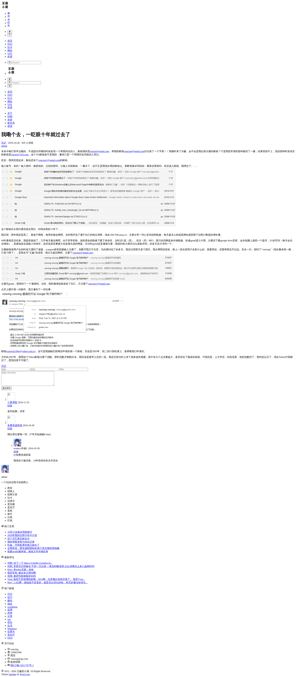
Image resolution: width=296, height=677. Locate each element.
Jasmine (12, 674)
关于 (9, 113)
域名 (9, 603)
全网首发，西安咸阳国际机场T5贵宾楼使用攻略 (33, 548)
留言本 (11, 123)
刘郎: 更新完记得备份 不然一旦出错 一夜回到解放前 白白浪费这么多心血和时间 (50, 566)
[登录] (8, 26)
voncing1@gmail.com (49, 160)
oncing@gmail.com (99, 151)
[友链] (8, 20)
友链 (9, 119)
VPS (9, 53)
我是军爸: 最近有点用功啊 (21, 572)
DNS (9, 638)
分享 (9, 616)
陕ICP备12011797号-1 (22, 665)
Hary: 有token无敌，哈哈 (20, 569)
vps (9, 619)
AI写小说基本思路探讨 (19, 532)
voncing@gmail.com (134, 151)
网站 (9, 50)
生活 (9, 625)
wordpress (12, 607)
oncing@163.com (20, 154)
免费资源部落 (14, 425)
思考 (9, 613)
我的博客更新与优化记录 (21, 541)
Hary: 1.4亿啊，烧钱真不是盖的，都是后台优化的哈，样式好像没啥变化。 (47, 582)
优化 (9, 622)
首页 (9, 41)
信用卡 (11, 631)
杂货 (9, 56)
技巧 (9, 597)
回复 (9, 405)
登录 (9, 126)
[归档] (8, 16)
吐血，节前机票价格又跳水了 (23, 545)
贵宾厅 (11, 634)
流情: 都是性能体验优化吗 (21, 576)
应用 (9, 609)
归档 (9, 116)
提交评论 (6, 388)
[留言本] (8, 23)
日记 (9, 44)
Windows (12, 628)
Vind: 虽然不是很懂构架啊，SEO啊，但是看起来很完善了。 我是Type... (46, 579)
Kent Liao (25, 674)
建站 (9, 600)
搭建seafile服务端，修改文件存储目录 (27, 551)
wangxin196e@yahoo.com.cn (20, 351)
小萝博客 (12, 402)
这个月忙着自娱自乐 (18, 538)
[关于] (8, 13)
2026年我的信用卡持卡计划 (22, 535)
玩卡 (9, 47)
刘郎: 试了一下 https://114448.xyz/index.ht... (29, 563)
